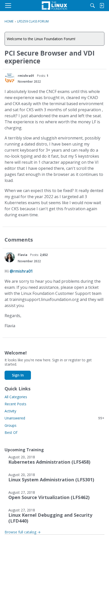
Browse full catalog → (23, 532)
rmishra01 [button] (26, 76)
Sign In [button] (18, 375)
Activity (10, 411)
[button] (10, 78)
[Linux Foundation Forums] (54, 5)
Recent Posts (15, 403)
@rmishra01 (21, 271)
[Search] (92, 5)
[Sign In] (101, 5)
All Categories (16, 396)
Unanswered (54, 418)
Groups (10, 425)
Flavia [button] (22, 255)
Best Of (11, 432)
